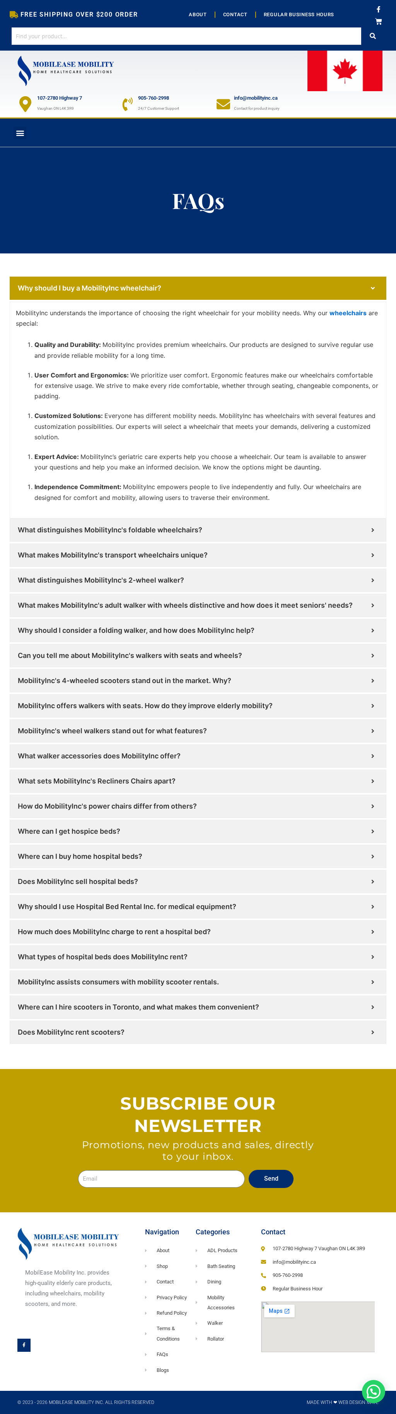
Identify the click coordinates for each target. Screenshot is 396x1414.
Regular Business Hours (299, 14)
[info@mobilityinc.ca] (223, 104)
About (198, 14)
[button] (20, 132)
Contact (235, 14)
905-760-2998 (153, 98)
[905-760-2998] (127, 104)
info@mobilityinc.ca (256, 98)
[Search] (372, 36)
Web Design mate (358, 1402)
